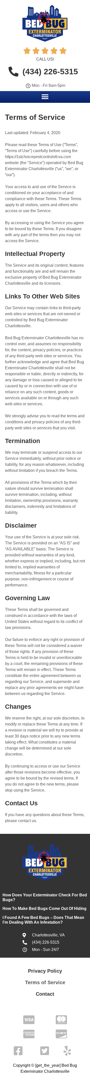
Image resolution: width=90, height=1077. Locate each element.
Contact (45, 994)
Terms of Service (45, 982)
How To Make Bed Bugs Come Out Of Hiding (44, 908)
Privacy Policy (45, 971)
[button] (45, 96)
